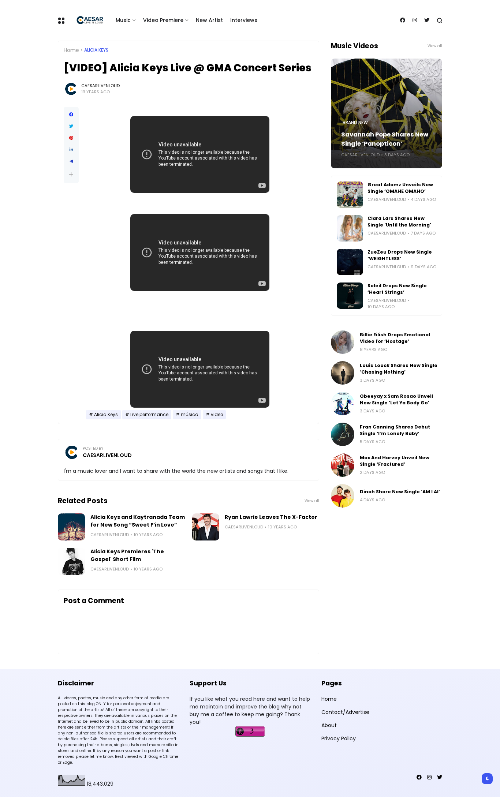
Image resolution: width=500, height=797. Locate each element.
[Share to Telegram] (71, 161)
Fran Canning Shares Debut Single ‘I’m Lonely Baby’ (395, 430)
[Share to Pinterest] (71, 138)
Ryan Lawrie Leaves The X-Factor (271, 517)
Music (123, 20)
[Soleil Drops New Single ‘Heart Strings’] (350, 295)
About (329, 725)
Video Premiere (163, 20)
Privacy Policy (338, 738)
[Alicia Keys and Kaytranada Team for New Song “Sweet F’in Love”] (71, 526)
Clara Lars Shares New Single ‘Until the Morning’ (399, 221)
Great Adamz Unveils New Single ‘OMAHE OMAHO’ (400, 188)
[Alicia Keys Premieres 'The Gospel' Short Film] (71, 561)
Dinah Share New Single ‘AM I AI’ (400, 492)
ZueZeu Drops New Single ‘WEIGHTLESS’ (399, 255)
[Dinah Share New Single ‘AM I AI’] (342, 496)
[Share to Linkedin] (71, 149)
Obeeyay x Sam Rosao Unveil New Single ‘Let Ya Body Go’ (396, 399)
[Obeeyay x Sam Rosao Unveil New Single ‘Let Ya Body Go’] (342, 403)
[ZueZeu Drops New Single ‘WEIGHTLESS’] (350, 262)
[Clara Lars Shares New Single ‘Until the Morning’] (350, 228)
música (189, 415)
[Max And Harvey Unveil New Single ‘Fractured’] (342, 465)
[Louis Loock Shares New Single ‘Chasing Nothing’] (342, 373)
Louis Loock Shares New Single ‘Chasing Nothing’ (398, 368)
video (217, 415)
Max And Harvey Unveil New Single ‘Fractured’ (394, 460)
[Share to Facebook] (71, 114)
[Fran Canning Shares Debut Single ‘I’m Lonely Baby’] (342, 434)
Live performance (149, 415)
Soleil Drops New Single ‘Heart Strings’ (397, 288)
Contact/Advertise (345, 712)
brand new (355, 123)
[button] (71, 174)
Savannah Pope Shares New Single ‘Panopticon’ (384, 139)
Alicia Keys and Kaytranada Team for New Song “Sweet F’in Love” (137, 520)
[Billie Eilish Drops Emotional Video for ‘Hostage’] (342, 342)
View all (312, 501)
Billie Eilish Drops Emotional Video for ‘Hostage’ (395, 338)
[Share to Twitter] (71, 126)
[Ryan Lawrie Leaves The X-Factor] (205, 526)
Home (71, 50)
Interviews (243, 20)
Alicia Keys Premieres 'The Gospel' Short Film (127, 555)
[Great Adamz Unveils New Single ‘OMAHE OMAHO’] (350, 195)
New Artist (209, 20)
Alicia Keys (96, 50)
